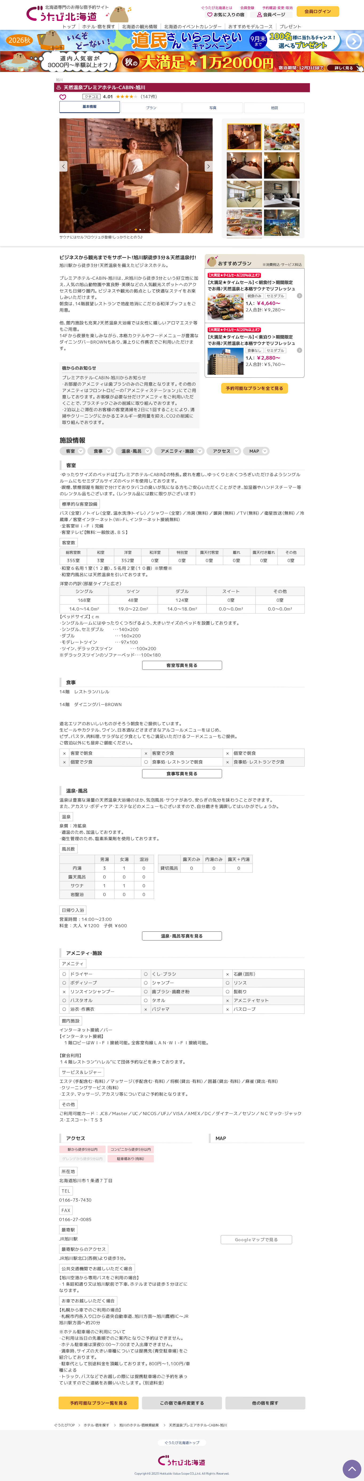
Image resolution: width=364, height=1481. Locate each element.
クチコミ (92, 96)
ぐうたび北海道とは (216, 7)
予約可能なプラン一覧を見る (98, 1403)
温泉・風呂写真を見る (182, 936)
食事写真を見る (182, 774)
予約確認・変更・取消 (277, 7)
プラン (151, 107)
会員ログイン (318, 12)
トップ (69, 27)
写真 (212, 107)
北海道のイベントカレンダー (193, 27)
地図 (274, 107)
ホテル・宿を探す (98, 27)
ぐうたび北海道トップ (182, 1442)
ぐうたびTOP (64, 1425)
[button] (209, 166)
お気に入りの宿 (229, 15)
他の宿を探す (265, 1403)
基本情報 (89, 106)
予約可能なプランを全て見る (254, 388)
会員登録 (247, 7)
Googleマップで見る (256, 1240)
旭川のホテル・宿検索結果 (139, 1425)
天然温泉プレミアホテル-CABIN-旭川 (103, 87)
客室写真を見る (182, 665)
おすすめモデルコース (250, 27)
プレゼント (291, 27)
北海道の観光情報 (139, 27)
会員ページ (274, 15)
